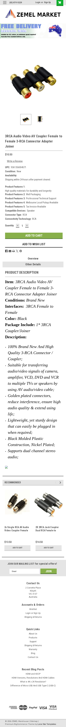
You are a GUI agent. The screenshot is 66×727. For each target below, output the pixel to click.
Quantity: (9, 225)
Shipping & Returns (33, 617)
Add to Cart (17, 548)
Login (37, 2)
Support (33, 641)
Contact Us (33, 657)
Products (33, 637)
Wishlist (33, 609)
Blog (33, 653)
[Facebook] (6, 251)
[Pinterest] (20, 251)
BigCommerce (20, 724)
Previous (5, 80)
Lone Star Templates (47, 724)
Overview (33, 258)
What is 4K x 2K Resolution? (33, 682)
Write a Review (15, 161)
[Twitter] (17, 251)
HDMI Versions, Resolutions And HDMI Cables (33, 678)
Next (60, 80)
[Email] (10, 251)
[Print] (13, 251)
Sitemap (34, 721)
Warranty (33, 649)
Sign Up (47, 2)
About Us (33, 634)
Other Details (33, 264)
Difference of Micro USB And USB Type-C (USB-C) (33, 685)
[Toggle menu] (4, 4)
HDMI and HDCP (33, 674)
